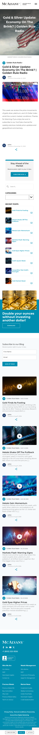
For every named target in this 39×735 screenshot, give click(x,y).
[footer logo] (13, 642)
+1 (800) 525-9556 (10, 732)
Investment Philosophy (28, 675)
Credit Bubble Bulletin (27, 699)
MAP (3, 672)
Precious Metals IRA (8, 688)
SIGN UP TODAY (10, 364)
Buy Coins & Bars (7, 691)
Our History (5, 669)
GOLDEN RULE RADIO (25, 57)
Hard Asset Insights (8, 675)
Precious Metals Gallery (9, 697)
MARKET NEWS (12, 57)
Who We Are (24, 669)
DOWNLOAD (11, 325)
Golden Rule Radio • (14, 63)
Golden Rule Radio (26, 694)
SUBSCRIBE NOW (18, 174)
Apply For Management (28, 678)
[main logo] (16, 4)
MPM (9, 77)
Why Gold (5, 694)
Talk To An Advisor (7, 699)
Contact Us (5, 678)
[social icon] (3, 647)
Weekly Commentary (27, 691)
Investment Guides (26, 688)
